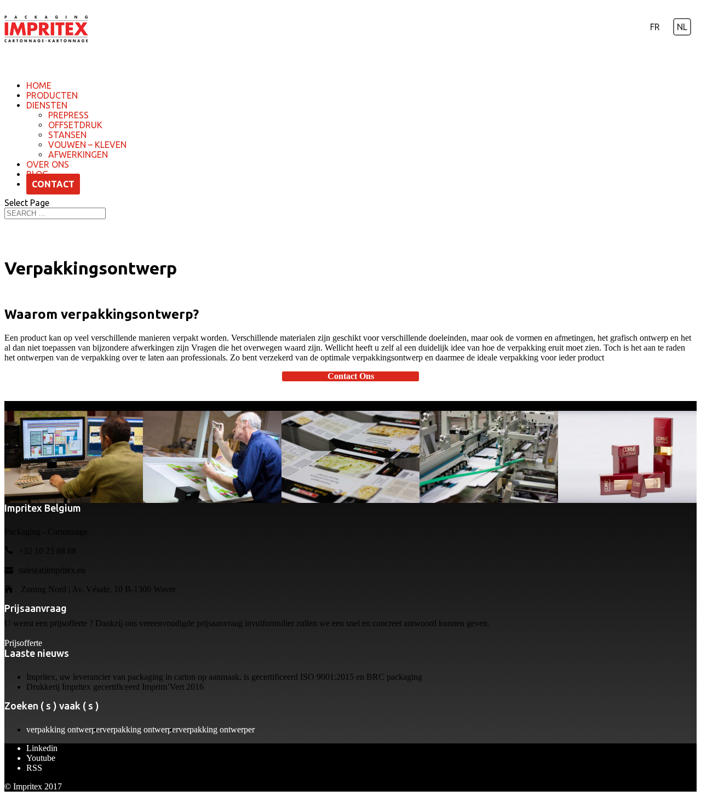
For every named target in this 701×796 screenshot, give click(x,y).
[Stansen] (350, 457)
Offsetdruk (75, 125)
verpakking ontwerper (64, 729)
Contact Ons (350, 376)
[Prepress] (73, 457)
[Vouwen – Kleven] (489, 457)
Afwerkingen (78, 154)
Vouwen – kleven (87, 145)
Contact (53, 184)
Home (38, 85)
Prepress (68, 115)
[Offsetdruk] (212, 457)
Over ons (47, 164)
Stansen (67, 135)
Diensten (46, 105)
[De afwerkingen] (627, 457)
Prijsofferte (23, 643)
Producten (52, 95)
